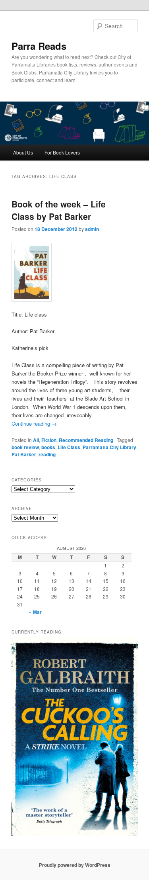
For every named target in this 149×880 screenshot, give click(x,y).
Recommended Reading (86, 440)
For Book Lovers (62, 152)
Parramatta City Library (109, 447)
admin (92, 229)
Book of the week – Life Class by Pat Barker (59, 210)
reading (47, 454)
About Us (23, 152)
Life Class (69, 447)
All (36, 440)
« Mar (35, 612)
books (48, 447)
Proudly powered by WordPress (74, 864)
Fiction (48, 440)
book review (25, 447)
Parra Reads (39, 46)
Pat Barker (24, 454)
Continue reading (34, 423)
